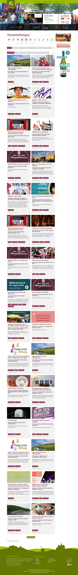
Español (37, 561)
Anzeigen (54, 53)
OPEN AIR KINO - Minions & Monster (18, 164)
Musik (41, 52)
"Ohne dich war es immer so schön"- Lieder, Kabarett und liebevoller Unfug (18, 471)
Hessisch (51, 561)
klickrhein (25, 571)
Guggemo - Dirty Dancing (39, 100)
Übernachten (45, 28)
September (15, 48)
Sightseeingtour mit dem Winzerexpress (15, 68)
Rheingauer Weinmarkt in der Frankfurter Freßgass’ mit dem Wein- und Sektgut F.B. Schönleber (18, 326)
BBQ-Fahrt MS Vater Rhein (15, 388)
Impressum (69, 560)
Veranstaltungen (17, 27)
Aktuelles (37, 1)
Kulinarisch (36, 27)
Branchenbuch (48, 1)
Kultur (58, 27)
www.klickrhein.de (43, 572)
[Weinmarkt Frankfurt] (18, 317)
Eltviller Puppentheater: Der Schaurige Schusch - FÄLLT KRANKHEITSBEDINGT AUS (16, 133)
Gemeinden (65, 28)
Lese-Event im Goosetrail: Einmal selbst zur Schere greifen (19, 560)
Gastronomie (45, 27)
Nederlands (51, 558)
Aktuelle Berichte (13, 556)
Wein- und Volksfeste (30, 43)
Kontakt (69, 558)
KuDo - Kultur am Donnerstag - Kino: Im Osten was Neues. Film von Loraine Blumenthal (18, 454)
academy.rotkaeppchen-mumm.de (49, 22)
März (49, 48)
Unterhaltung (10, 52)
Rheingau (11, 7)
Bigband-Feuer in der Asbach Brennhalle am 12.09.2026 (40, 485)
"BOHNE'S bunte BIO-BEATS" (40, 132)
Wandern (46, 52)
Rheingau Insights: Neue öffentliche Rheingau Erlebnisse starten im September (20, 558)
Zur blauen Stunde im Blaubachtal (14, 562)
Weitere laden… (31, 537)
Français (37, 560)
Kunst (41, 177)
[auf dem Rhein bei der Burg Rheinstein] (18, 509)
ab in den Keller (12, 420)
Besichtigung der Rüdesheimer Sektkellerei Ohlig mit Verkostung (41, 389)
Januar (39, 48)
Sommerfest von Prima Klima (40, 260)
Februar (44, 48)
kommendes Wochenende (17, 43)
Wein (44, 25)
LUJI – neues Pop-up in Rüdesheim (14, 564)
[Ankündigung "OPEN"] (43, 156)
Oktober (21, 48)
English (37, 558)
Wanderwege (66, 27)
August (9, 48)
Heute (8, 43)
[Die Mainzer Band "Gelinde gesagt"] (43, 253)
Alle (16, 52)
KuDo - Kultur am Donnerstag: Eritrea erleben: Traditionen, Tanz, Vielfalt (18, 357)
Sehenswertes (66, 25)
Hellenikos (38, 563)
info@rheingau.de (34, 572)
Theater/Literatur (21, 145)
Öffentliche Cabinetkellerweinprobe (42, 228)
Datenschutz (68, 561)
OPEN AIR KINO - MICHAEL (40, 292)
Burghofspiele (35, 52)
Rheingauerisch (52, 560)
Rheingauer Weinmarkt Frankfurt (41, 324)
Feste (29, 52)
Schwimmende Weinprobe (15, 516)
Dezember (34, 48)
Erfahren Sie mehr (11, 84)
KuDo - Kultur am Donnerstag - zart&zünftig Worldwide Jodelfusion (42, 68)
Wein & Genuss (22, 52)
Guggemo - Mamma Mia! (14, 196)
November (27, 48)
